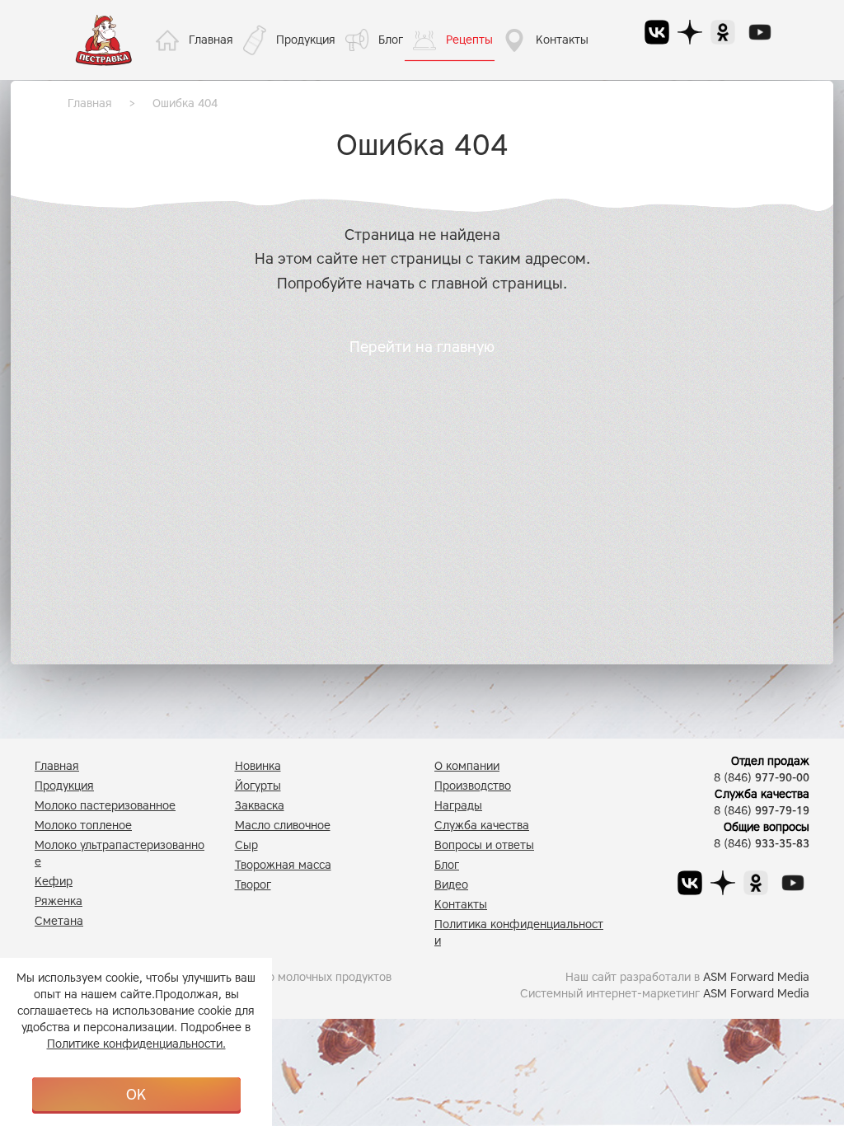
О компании (466, 766)
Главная (211, 40)
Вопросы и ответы (484, 845)
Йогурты (258, 786)
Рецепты (469, 40)
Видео (451, 885)
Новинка (258, 766)
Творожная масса (283, 865)
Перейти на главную (422, 347)
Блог (390, 40)
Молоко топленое (83, 826)
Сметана (59, 921)
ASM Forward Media (756, 977)
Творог (253, 885)
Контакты (562, 40)
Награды (458, 806)
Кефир (54, 882)
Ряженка (58, 901)
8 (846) (761, 778)
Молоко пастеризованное (105, 806)
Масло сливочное (283, 826)
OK (136, 1095)
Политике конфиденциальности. (136, 1044)
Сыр (246, 845)
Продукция (305, 40)
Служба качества (481, 826)
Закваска (259, 806)
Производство (472, 786)
